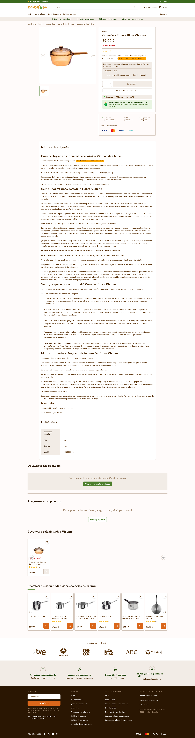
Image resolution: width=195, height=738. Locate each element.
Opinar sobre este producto (97, 484)
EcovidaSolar (32, 24)
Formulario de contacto (148, 696)
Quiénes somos (77, 700)
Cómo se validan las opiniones (117, 716)
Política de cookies (78, 716)
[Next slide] (93, 55)
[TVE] (40, 652)
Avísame (133, 84)
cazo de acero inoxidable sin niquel (132, 58)
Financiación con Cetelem (115, 712)
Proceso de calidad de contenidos (118, 720)
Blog (73, 696)
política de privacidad (139, 75)
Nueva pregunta (97, 519)
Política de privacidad (79, 720)
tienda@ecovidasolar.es (148, 700)
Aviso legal (75, 708)
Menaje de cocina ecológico (47, 24)
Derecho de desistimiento (81, 724)
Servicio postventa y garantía (117, 704)
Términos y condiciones (80, 712)
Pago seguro (110, 700)
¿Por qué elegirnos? (79, 704)
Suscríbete (44, 703)
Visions (104, 32)
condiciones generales (121, 75)
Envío (107, 696)
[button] (44, 91)
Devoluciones (110, 708)
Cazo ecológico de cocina (65, 24)
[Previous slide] (43, 55)
